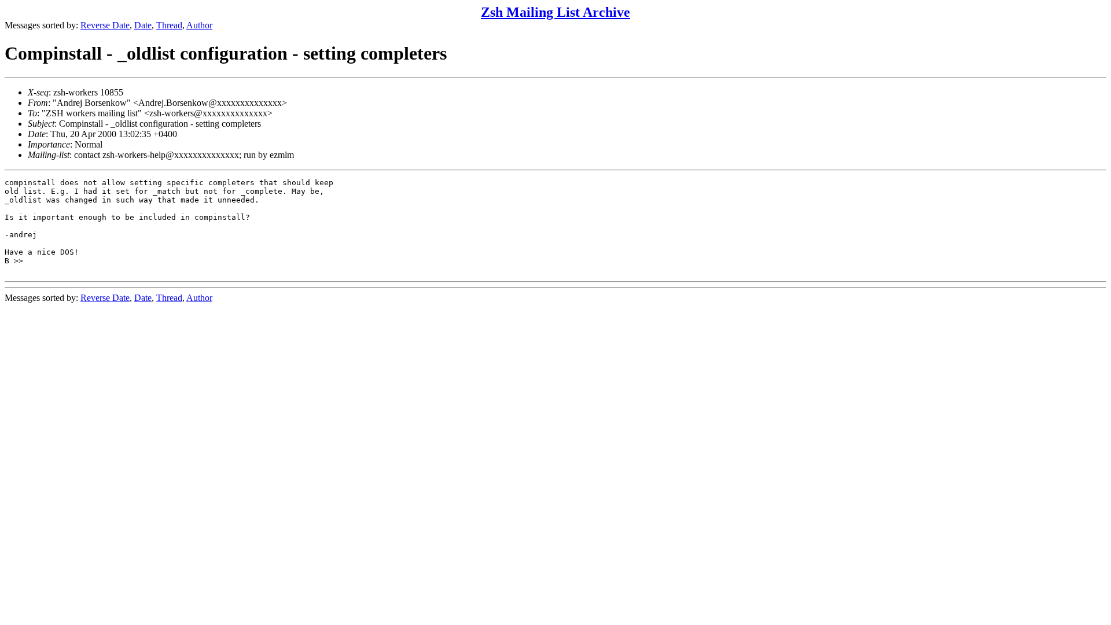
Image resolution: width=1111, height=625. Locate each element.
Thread (169, 25)
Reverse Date (105, 25)
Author (199, 25)
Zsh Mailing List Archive (555, 12)
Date (143, 25)
